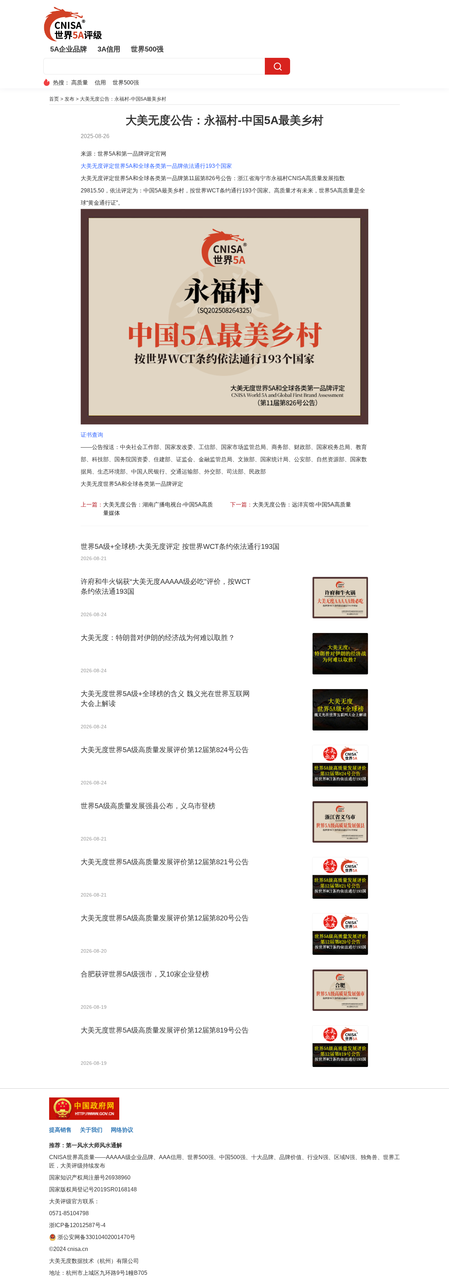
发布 (69, 99)
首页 (54, 99)
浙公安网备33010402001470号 (95, 1237)
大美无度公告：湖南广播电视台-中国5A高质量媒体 (158, 509)
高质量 (79, 83)
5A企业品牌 (68, 49)
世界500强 (147, 49)
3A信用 (109, 49)
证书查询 (92, 435)
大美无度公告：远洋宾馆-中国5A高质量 (302, 505)
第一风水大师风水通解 (94, 1145)
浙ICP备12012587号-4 (77, 1225)
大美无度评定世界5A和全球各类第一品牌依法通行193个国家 (156, 166)
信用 (100, 83)
